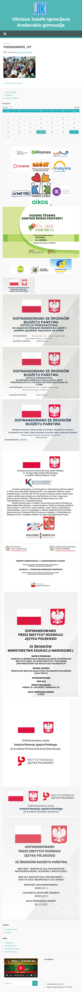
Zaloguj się (9, 943)
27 (41, 132)
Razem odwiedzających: (56, 987)
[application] (21, 967)
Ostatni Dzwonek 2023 (13, 83)
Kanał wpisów (10, 946)
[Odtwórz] (7, 975)
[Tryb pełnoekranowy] (35, 975)
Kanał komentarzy (12, 949)
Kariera (8, 932)
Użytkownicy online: (55, 984)
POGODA (8, 95)
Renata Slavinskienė (24, 52)
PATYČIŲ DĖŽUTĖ (12, 98)
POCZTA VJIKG (10, 92)
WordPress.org (11, 952)
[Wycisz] (31, 975)
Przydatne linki (11, 929)
